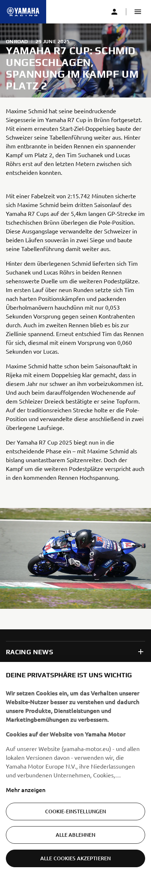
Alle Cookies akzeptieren (75, 858)
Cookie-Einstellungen (75, 811)
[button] (137, 11)
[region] (75, 769)
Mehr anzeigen (25, 789)
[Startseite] (23, 11)
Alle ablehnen (76, 834)
